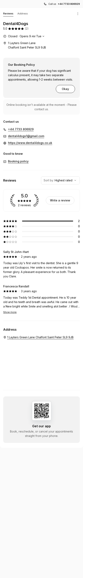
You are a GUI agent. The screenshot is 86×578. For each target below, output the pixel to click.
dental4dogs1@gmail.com (26, 136)
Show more (10, 312)
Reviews (8, 13)
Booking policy (18, 161)
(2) (27, 28)
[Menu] (78, 14)
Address (22, 13)
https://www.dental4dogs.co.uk (30, 142)
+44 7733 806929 (69, 3)
